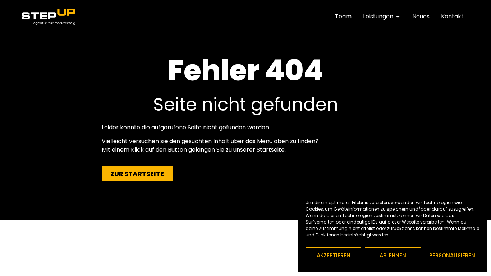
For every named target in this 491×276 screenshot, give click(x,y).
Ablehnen (393, 255)
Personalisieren (452, 255)
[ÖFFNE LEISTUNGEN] (398, 16)
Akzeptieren (333, 255)
